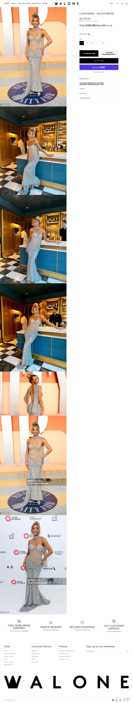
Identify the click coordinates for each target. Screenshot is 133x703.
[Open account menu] (122, 3)
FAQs (33, 659)
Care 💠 (82, 89)
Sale (5, 659)
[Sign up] (127, 651)
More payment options (99, 71)
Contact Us (36, 654)
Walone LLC (12, 700)
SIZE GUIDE (82, 34)
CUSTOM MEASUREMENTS (108, 53)
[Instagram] (116, 700)
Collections (8, 662)
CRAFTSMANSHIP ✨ (85, 98)
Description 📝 (84, 79)
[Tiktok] (120, 700)
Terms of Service (65, 656)
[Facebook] (113, 700)
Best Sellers (8, 665)
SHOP (6, 651)
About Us (35, 651)
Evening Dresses (9, 654)
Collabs (34, 662)
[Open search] (117, 3)
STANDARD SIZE (89, 53)
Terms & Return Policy (67, 651)
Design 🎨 (82, 93)
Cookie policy (64, 659)
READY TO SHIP (8, 656)
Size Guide (35, 656)
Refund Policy (64, 654)
